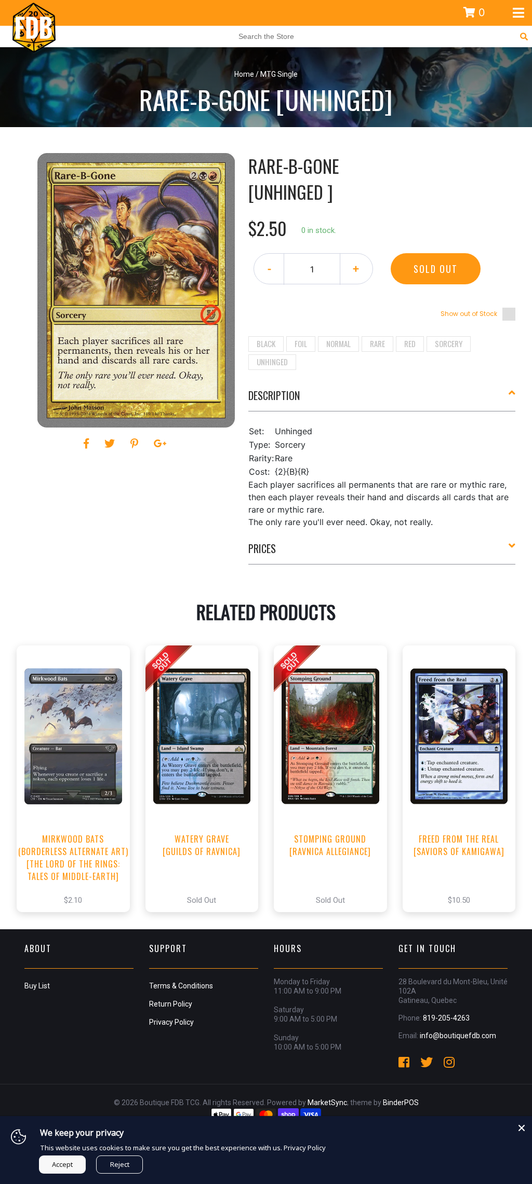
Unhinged (272, 361)
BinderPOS (401, 1102)
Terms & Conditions (181, 986)
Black (266, 343)
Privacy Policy (171, 1022)
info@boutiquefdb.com (458, 1035)
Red (410, 343)
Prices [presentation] (262, 548)
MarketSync (327, 1102)
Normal (338, 343)
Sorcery (448, 343)
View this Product (78, 789)
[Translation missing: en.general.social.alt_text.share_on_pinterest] (135, 443)
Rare (377, 343)
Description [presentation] (274, 395)
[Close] (521, 1126)
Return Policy (170, 1004)
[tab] (382, 399)
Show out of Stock (469, 313)
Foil (301, 343)
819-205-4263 (446, 1018)
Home (244, 74)
